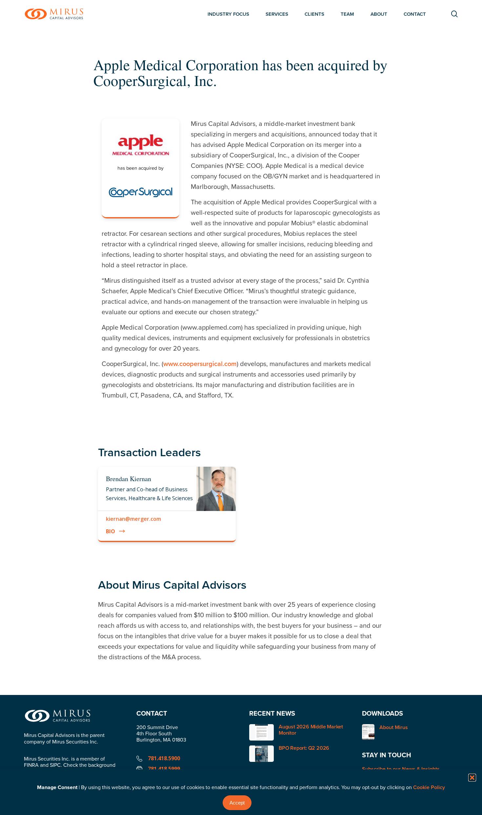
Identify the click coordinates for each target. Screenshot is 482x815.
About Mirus (393, 727)
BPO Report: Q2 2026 (304, 748)
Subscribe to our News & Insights (401, 769)
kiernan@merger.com (133, 518)
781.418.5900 (164, 758)
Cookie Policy (429, 787)
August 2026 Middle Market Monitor (311, 730)
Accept (237, 802)
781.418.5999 (164, 768)
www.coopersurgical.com (200, 363)
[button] (472, 777)
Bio (110, 531)
